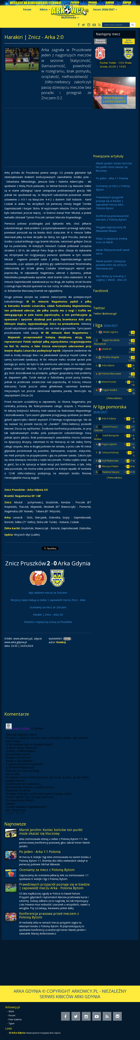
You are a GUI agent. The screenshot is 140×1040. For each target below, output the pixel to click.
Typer (12, 1023)
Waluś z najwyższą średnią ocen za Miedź (111, 240)
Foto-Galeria (15, 1019)
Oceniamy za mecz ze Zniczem (48, 607)
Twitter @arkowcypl (104, 313)
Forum (27, 9)
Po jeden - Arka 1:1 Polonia (40, 851)
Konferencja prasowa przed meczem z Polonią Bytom (49, 915)
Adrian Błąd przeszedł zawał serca (112, 251)
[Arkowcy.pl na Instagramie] (88, 25)
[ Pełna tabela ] (114, 398)
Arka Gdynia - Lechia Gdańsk (114, 99)
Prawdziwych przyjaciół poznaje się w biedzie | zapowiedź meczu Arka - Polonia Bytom (54, 886)
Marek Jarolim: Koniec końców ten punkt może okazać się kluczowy (51, 832)
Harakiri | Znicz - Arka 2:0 (48, 614)
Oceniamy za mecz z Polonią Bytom (47, 869)
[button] (133, 24)
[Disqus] (47, 767)
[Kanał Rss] (99, 25)
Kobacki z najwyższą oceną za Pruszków (48, 622)
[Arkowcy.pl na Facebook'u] (79, 25)
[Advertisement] (47, 137)
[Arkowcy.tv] (94, 25)
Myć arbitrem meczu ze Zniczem (48, 592)
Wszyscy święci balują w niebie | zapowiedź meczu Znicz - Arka (48, 600)
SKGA (11, 1011)
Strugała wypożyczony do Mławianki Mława (111, 229)
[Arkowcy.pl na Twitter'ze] (83, 25)
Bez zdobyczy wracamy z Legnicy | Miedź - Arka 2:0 (111, 277)
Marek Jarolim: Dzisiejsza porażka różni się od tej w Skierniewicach (111, 264)
